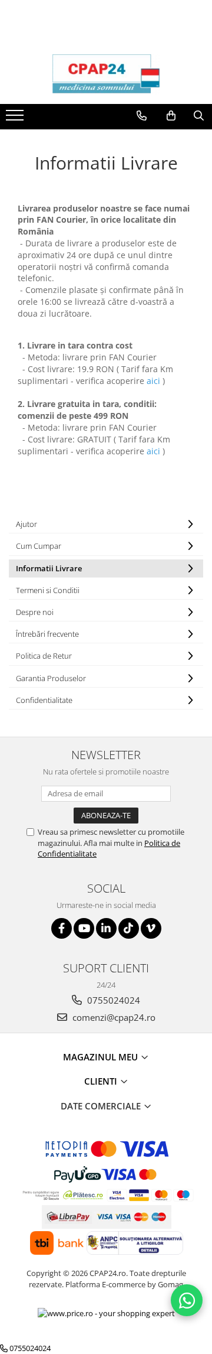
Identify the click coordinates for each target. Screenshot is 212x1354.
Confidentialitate (44, 700)
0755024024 (112, 1000)
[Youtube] (84, 928)
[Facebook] (61, 928)
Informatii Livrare (49, 568)
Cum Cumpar (38, 546)
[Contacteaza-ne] (141, 116)
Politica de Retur (44, 655)
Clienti (102, 1081)
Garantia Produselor (51, 678)
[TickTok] (128, 928)
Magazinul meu (101, 1057)
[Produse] (16, 119)
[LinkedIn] (106, 928)
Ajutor (26, 524)
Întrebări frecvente (47, 634)
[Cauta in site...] (199, 116)
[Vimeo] (151, 928)
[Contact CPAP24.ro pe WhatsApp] (187, 1300)
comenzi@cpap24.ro (112, 1017)
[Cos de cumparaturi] (171, 116)
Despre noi (35, 612)
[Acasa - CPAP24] (106, 74)
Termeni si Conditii (48, 590)
